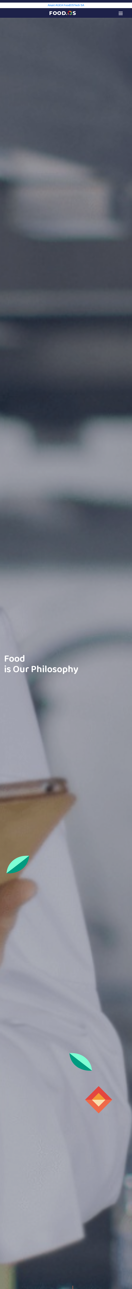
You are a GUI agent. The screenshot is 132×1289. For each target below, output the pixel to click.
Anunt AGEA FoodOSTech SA (66, 5)
